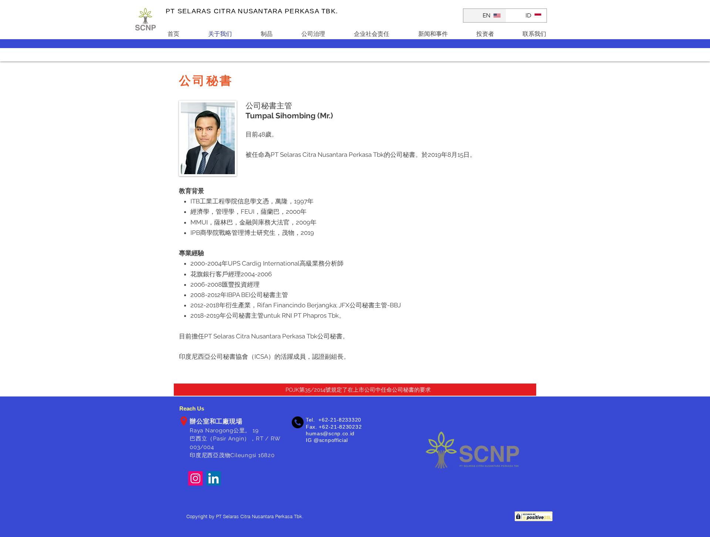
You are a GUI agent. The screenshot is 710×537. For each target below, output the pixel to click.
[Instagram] (195, 478)
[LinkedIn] (213, 478)
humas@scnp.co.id (330, 433)
